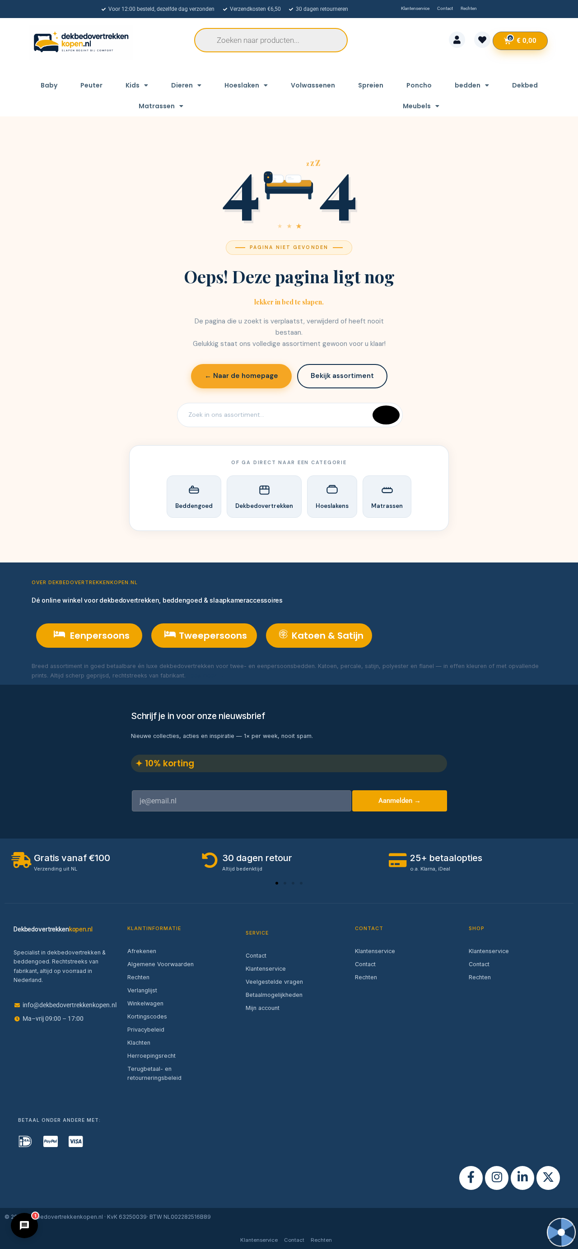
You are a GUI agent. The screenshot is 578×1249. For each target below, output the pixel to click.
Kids (133, 85)
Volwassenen (313, 85)
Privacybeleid (145, 1029)
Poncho (419, 85)
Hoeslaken (241, 85)
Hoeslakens (332, 506)
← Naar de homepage (241, 375)
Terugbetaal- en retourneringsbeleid (154, 1073)
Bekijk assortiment (342, 375)
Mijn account (263, 1008)
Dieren (182, 85)
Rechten (138, 977)
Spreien (370, 85)
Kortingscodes (147, 1016)
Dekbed (525, 85)
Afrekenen (141, 951)
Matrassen (157, 106)
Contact (256, 955)
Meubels (417, 106)
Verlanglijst (142, 990)
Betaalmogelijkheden (274, 994)
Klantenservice (266, 968)
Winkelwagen (145, 1003)
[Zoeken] (386, 415)
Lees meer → (205, 675)
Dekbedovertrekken (264, 506)
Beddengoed (194, 506)
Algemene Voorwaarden (160, 964)
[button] (276, 883)
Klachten (138, 1042)
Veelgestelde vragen (274, 981)
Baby (49, 85)
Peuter (91, 85)
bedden (467, 85)
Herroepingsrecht (151, 1055)
